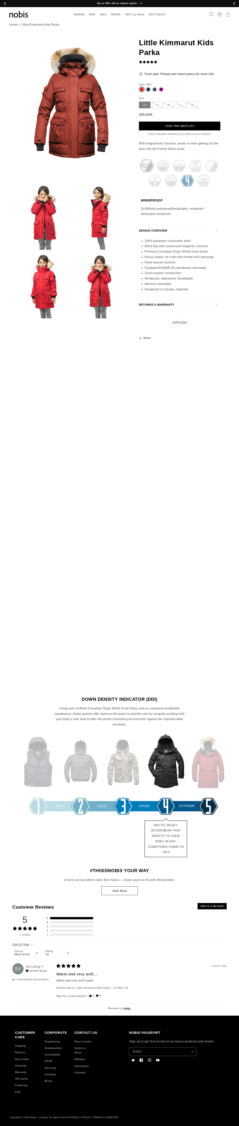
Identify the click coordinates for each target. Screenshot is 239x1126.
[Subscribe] (192, 1051)
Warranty (21, 1072)
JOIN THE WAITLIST (179, 125)
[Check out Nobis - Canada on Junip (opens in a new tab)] (127, 1008)
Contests (80, 1072)
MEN (92, 14)
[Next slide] (234, 3)
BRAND (116, 14)
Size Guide (22, 1059)
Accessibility (52, 1054)
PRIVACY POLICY (81, 1117)
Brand (48, 1080)
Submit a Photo (80, 1050)
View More (119, 890)
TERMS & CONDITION (105, 1117)
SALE (103, 14)
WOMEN (79, 14)
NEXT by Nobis (135, 14)
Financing (21, 1085)
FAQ (18, 1091)
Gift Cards (21, 1078)
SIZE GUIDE (146, 114)
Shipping (20, 1045)
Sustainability (53, 1047)
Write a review (212, 906)
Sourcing (50, 1067)
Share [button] (147, 337)
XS (145, 104)
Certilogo (50, 1074)
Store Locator (83, 1041)
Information (81, 1065)
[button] (211, 14)
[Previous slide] (4, 3)
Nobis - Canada (39, 1117)
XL (193, 104)
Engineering (52, 1041)
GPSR (48, 1061)
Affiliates (79, 1059)
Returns (20, 1052)
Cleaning (20, 1065)
